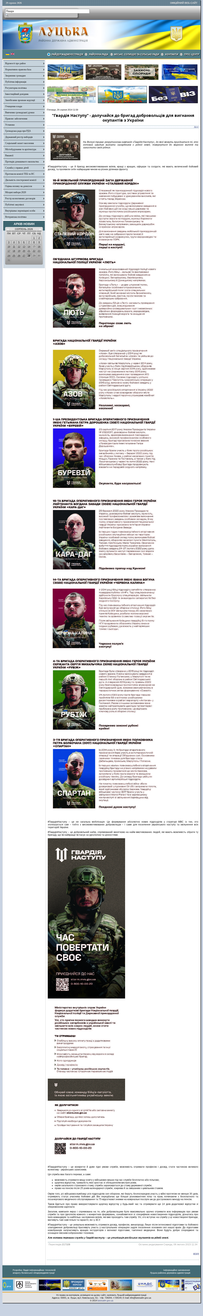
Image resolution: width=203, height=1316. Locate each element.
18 (13, 251)
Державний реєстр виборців (19, 137)
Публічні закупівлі (14, 204)
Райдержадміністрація (67, 54)
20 (24, 251)
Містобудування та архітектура (20, 149)
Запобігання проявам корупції (20, 100)
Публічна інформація (15, 81)
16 (39, 246)
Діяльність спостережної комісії (20, 180)
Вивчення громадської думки (19, 112)
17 (9, 251)
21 (29, 251)
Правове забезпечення (16, 118)
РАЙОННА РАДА (98, 54)
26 (19, 255)
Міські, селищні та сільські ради (136, 54)
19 (19, 251)
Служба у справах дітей (17, 167)
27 (24, 255)
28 (29, 255)
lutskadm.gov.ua (105, 1300)
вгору (196, 1253)
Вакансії (9, 155)
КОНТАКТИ (171, 54)
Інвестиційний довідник (17, 94)
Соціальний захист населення (19, 143)
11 (14, 246)
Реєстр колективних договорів (20, 198)
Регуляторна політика (16, 88)
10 (9, 246)
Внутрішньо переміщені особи (20, 210)
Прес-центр (191, 54)
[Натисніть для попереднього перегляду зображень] (65, 160)
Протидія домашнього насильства (22, 161)
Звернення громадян (15, 75)
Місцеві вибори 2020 (15, 192)
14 (29, 246)
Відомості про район (15, 63)
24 (9, 255)
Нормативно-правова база (18, 69)
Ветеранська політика (15, 217)
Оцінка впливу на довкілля (18, 186)
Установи (9, 124)
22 (34, 251)
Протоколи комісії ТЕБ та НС (19, 174)
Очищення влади (13, 106)
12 (19, 246)
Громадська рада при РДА (18, 131)
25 (13, 255)
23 (39, 251)
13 (24, 246)
